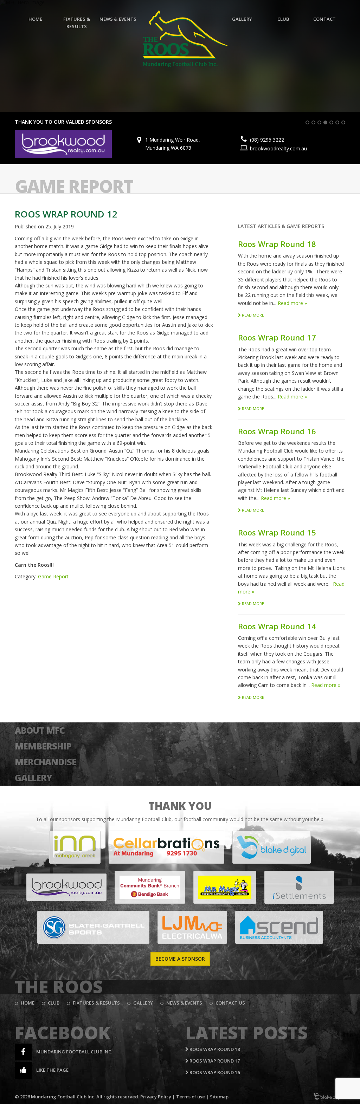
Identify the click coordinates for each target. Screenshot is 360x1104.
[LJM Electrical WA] (192, 927)
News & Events (117, 19)
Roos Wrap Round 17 (277, 337)
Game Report (74, 186)
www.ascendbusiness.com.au (291, 146)
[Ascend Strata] (279, 927)
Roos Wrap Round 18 (277, 244)
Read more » (292, 303)
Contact (324, 19)
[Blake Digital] (271, 847)
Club (283, 19)
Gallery (242, 19)
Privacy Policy (155, 1096)
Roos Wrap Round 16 (277, 431)
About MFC (40, 730)
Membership (43, 746)
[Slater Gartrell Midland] (93, 927)
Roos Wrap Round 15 (277, 532)
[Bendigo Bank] (150, 887)
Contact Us (230, 1003)
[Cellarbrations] (166, 847)
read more (252, 315)
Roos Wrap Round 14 (277, 626)
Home (35, 19)
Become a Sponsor (180, 958)
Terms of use (190, 1096)
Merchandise (45, 762)
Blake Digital (329, 1096)
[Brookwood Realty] (66, 887)
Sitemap (219, 1096)
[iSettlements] (299, 887)
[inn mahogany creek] (75, 847)
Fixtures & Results (76, 23)
